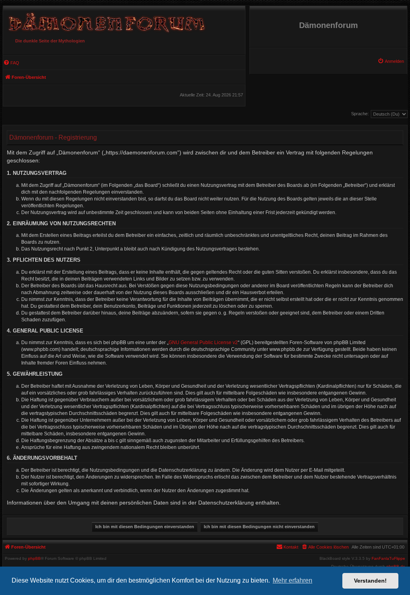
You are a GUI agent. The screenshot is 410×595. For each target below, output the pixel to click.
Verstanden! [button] (370, 580)
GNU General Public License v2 (203, 342)
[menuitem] (391, 61)
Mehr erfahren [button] (292, 580)
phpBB (34, 559)
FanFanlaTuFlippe (388, 559)
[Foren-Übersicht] (105, 20)
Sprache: (360, 113)
